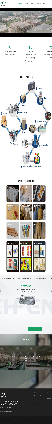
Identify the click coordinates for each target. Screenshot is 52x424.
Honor (35, 400)
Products (39, 3)
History (35, 398)
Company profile (37, 395)
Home (20, 3)
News (32, 3)
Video (44, 3)
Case (50, 3)
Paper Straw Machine (8, 278)
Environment (37, 403)
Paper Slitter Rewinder (40, 278)
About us (27, 3)
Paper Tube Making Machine (24, 278)
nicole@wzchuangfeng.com (7, 411)
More (17, 328)
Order (35, 328)
